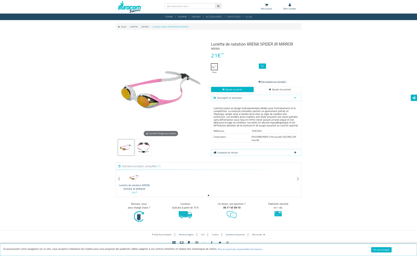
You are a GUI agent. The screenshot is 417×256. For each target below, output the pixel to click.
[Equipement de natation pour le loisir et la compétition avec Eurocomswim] (129, 7)
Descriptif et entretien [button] (229, 98)
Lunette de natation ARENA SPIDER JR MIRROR (134, 187)
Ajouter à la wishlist (281, 89)
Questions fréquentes (235, 234)
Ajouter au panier (234, 89)
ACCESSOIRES (214, 16)
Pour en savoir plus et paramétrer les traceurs (240, 249)
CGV (202, 234)
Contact (215, 234)
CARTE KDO (234, 16)
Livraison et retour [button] (227, 152)
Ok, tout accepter (381, 249)
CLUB (249, 16)
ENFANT (196, 16)
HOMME (182, 16)
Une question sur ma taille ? (274, 81)
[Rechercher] (218, 6)
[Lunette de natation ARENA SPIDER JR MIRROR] (134, 177)
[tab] (256, 98)
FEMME (169, 16)
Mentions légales (186, 234)
